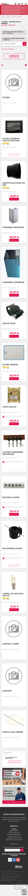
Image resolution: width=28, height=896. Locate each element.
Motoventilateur (12, 548)
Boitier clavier (10, 497)
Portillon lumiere (12, 732)
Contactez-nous (14, 844)
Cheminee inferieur (13, 227)
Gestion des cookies (18, 880)
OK (22, 850)
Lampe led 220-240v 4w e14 (12, 595)
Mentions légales (4, 877)
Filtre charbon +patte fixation (11, 140)
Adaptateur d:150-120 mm (13, 184)
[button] (2, 65)
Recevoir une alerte (14, 154)
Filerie (6, 97)
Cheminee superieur (13, 282)
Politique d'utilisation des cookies (8, 879)
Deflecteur (8, 323)
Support (7, 691)
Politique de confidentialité (7, 880)
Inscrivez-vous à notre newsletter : (14, 847)
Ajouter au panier (14, 199)
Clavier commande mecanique (12, 453)
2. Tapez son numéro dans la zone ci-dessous (13, 39)
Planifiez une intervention (14, 56)
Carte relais (9, 407)
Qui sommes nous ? (5, 876)
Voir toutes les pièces (7, 49)
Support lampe (10, 644)
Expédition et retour (14, 877)
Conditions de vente (15, 876)
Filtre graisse (10, 365)
